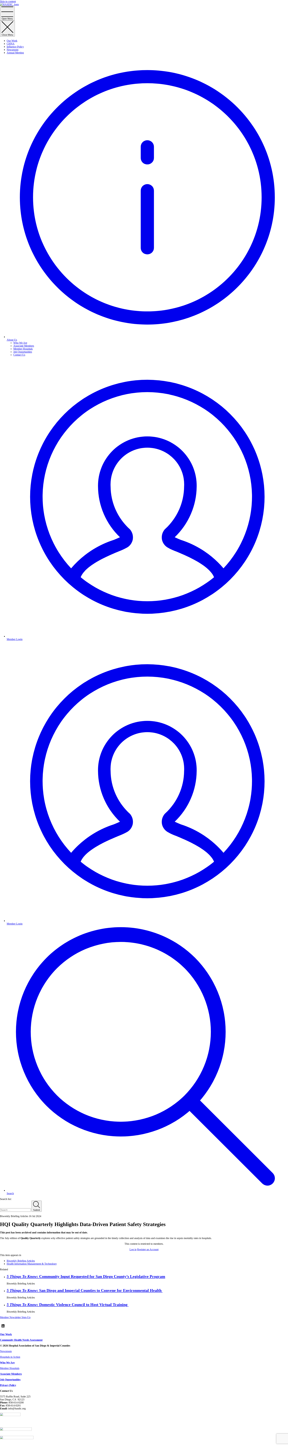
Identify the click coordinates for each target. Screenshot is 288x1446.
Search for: (6, 1199)
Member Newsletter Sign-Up (15, 1317)
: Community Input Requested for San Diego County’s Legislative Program (86, 1276)
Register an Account (147, 1249)
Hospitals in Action (10, 1357)
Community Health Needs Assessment (21, 1340)
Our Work (12, 40)
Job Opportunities (22, 351)
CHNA (10, 43)
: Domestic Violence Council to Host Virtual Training (67, 1304)
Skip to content (8, 1)
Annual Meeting (15, 52)
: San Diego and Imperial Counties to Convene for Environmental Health (84, 1290)
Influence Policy (15, 46)
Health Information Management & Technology (32, 1263)
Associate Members (23, 345)
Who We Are (20, 342)
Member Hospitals (23, 348)
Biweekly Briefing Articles (21, 1260)
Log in (133, 1249)
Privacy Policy (8, 1385)
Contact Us (19, 354)
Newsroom (12, 49)
